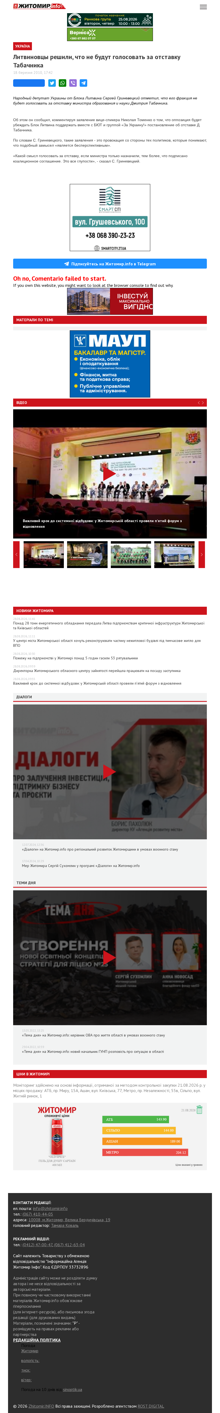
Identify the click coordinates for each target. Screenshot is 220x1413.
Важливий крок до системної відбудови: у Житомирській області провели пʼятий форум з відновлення (97, 683)
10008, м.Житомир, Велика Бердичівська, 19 (69, 1219)
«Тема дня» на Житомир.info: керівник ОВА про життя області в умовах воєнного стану (93, 1035)
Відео (21, 402)
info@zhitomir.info (50, 1208)
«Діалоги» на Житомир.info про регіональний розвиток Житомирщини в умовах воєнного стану (100, 849)
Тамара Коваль (65, 1225)
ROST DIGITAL (151, 1406)
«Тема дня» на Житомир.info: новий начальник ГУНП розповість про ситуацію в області (93, 1051)
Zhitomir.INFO (41, 1406)
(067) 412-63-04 (69, 1244)
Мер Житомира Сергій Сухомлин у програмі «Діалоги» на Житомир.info (81, 865)
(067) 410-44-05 (38, 1214)
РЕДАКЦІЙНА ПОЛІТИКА (37, 1340)
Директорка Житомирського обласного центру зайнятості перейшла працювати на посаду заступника (97, 670)
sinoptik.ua (72, 1389)
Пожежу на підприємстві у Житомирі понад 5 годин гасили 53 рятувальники (75, 658)
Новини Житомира (34, 610)
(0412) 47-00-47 (37, 1244)
